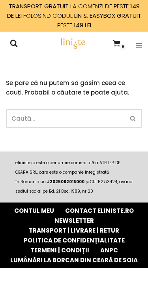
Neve (32, 276)
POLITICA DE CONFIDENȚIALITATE (74, 240)
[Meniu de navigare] (139, 43)
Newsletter (74, 220)
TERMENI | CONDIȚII (59, 250)
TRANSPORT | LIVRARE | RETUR (74, 230)
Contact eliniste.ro (99, 210)
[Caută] (14, 43)
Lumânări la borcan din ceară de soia (74, 260)
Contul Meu (34, 210)
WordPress (106, 276)
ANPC (109, 250)
